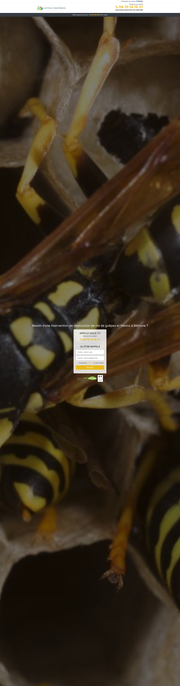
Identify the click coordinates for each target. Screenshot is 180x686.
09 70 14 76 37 (130, 7)
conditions (90, 363)
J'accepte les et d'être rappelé (91, 363)
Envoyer (90, 367)
